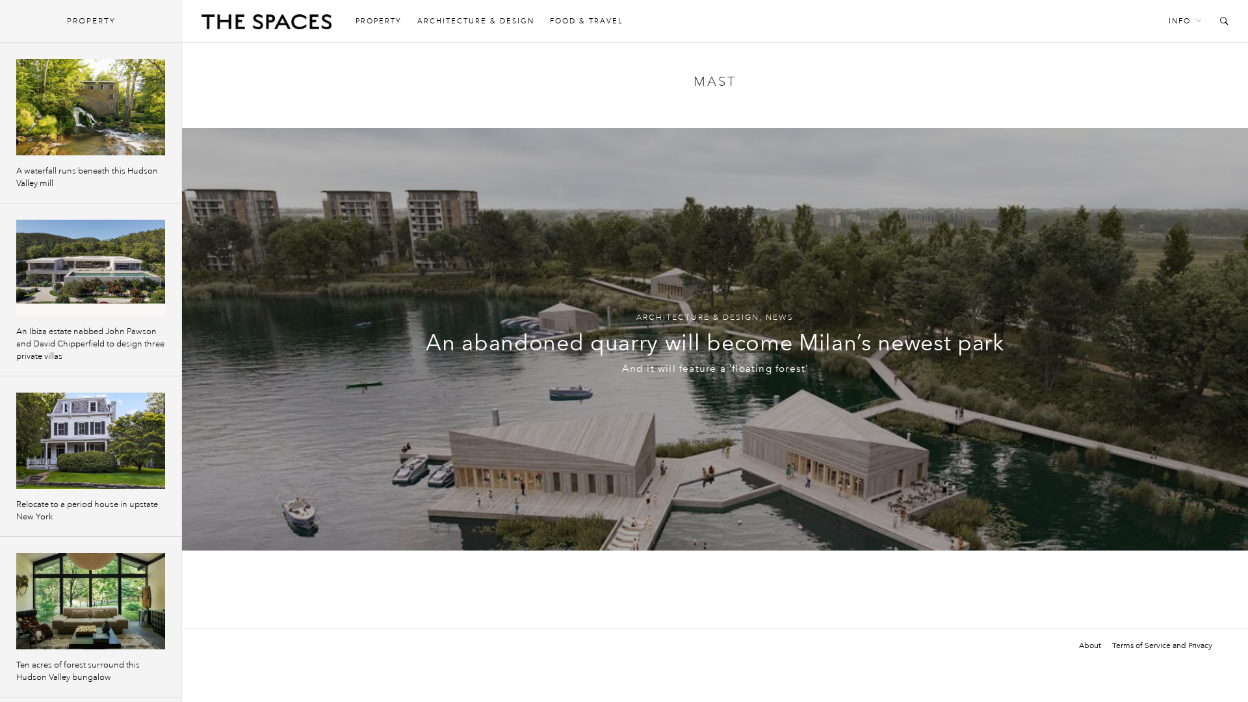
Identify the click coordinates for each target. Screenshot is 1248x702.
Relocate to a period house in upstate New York (87, 510)
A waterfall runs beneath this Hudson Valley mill (87, 177)
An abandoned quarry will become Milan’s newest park (715, 343)
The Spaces (267, 24)
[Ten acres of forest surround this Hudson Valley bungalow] (90, 601)
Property (379, 21)
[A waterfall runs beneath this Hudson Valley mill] (90, 107)
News (780, 317)
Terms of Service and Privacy (1162, 645)
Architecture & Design (475, 21)
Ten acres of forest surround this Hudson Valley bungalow (78, 671)
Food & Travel (586, 21)
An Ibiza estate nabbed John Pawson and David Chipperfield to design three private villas (90, 343)
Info (1180, 21)
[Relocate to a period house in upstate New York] (90, 441)
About (1090, 645)
